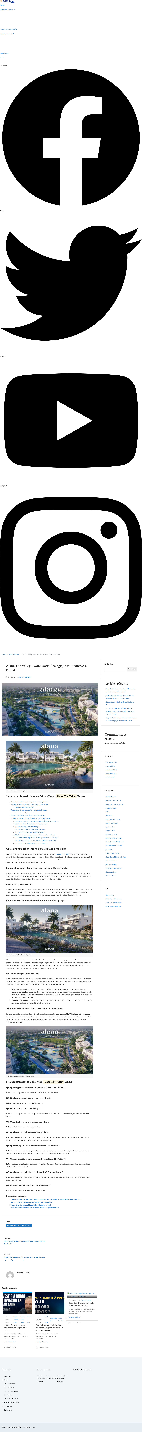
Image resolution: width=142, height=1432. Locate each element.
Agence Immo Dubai (23, 1319)
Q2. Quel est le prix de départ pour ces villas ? (31, 824)
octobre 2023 (110, 777)
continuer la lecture (10, 1342)
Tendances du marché (113, 868)
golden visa (110, 827)
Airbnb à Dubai (111, 808)
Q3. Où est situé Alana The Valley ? (27, 827)
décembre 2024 (111, 762)
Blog (107, 812)
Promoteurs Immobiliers (8, 29)
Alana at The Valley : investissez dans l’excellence (28, 815)
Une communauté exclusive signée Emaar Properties (29, 802)
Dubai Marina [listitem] (8, 1410)
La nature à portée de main (24, 807)
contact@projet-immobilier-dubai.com (63, 1378)
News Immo (4, 53)
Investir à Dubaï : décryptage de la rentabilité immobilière (32, 1202)
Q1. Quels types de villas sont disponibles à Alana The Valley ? (37, 821)
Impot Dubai (110, 831)
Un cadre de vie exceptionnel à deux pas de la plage (29, 810)
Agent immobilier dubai (16, 1319)
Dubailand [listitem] (10, 1395)
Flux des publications (113, 899)
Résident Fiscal (111, 861)
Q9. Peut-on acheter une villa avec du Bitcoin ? (31, 843)
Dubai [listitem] (6, 1380)
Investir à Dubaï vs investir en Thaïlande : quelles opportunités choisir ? (15, 1327)
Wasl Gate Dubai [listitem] (12, 1399)
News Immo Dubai (112, 853)
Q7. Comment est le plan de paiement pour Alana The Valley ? (36, 838)
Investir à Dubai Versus (114, 838)
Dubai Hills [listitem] (10, 1387)
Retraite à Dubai (111, 864)
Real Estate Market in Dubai (116, 857)
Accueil (2, 5)
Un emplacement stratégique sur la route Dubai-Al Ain (29, 804)
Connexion (110, 895)
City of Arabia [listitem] (11, 1384)
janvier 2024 (110, 766)
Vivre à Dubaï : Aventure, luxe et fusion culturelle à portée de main (35, 1208)
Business (109, 815)
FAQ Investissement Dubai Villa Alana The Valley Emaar (30, 818)
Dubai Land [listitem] (7, 1376)
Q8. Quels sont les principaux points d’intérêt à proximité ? (35, 840)
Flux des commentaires (114, 903)
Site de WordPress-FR (113, 906)
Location (109, 849)
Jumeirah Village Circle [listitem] (11, 1402)
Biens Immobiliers (6, 10)
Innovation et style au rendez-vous (27, 813)
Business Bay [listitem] (8, 1406)
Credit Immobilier (61, 1319)
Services (3, 58)
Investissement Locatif (114, 846)
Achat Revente (111, 797)
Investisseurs (26, 1225)
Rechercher (109, 664)
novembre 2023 (111, 774)
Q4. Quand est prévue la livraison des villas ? (30, 829)
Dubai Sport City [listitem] (12, 1391)
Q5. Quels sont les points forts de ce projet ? (30, 832)
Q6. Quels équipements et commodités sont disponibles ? (35, 835)
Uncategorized (111, 872)
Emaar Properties (63, 854)
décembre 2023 (111, 770)
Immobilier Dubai (13, 1225)
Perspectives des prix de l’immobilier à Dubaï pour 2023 (31, 1205)
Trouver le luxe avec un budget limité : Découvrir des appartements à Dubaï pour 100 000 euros (45, 1199)
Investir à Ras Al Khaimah (115, 842)
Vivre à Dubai (111, 876)
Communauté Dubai (53, 1319)
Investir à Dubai (5, 34)
